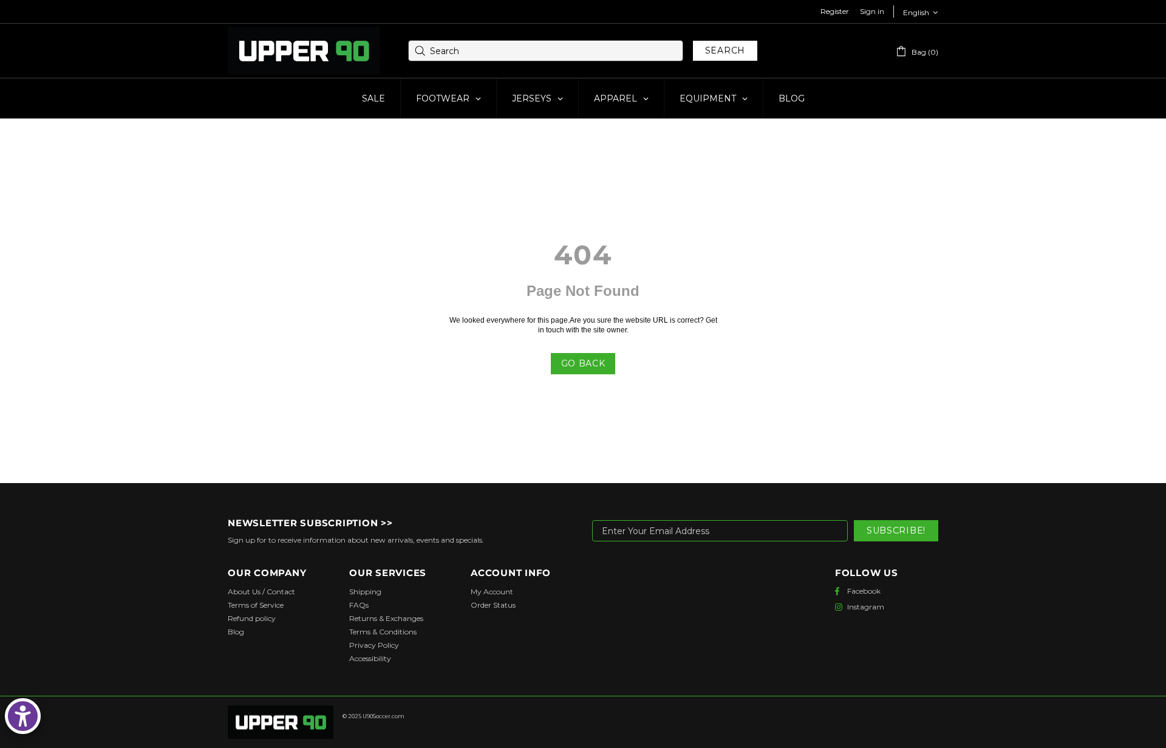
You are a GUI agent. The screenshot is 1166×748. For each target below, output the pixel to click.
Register (834, 11)
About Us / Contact (261, 591)
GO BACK (583, 363)
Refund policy (252, 618)
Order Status (493, 604)
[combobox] (545, 50)
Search (725, 50)
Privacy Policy (374, 645)
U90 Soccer (304, 51)
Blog (236, 631)
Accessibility (370, 658)
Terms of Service (256, 604)
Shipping (365, 591)
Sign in (872, 11)
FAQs (359, 604)
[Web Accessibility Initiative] (23, 716)
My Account (492, 591)
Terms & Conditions (383, 631)
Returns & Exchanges (386, 618)
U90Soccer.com (383, 716)
